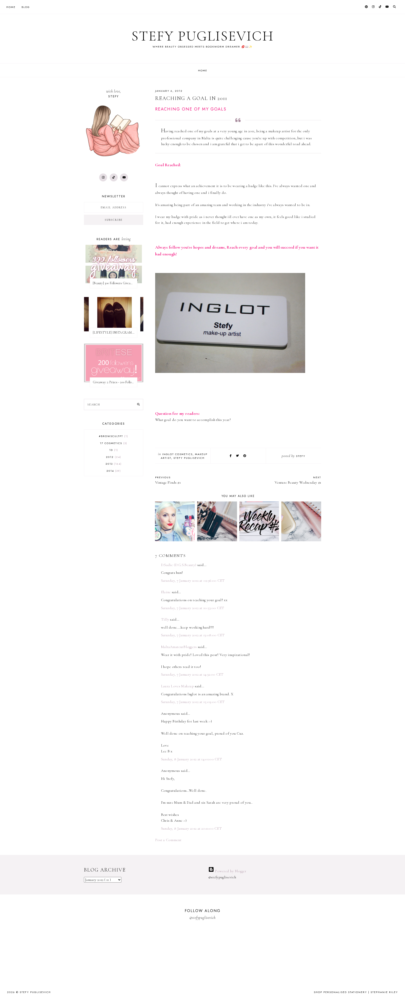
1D (113, 450)
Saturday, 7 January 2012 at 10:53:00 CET (192, 608)
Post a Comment (168, 840)
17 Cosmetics (113, 443)
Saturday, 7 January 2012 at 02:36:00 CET (193, 580)
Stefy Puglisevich (202, 36)
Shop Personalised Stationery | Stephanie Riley (356, 992)
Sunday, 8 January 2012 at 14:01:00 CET (191, 759)
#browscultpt (113, 436)
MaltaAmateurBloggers (179, 646)
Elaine (166, 592)
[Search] (138, 404)
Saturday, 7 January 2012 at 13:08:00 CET (193, 635)
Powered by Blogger (230, 871)
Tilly (165, 619)
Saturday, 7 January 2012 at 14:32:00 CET (192, 674)
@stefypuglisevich (202, 917)
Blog (26, 7)
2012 (113, 457)
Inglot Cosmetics (177, 454)
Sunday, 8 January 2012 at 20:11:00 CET (191, 828)
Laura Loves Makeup (177, 686)
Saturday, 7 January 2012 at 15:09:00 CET (193, 701)
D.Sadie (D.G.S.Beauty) (178, 565)
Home (10, 7)
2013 (112, 464)
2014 (113, 471)
